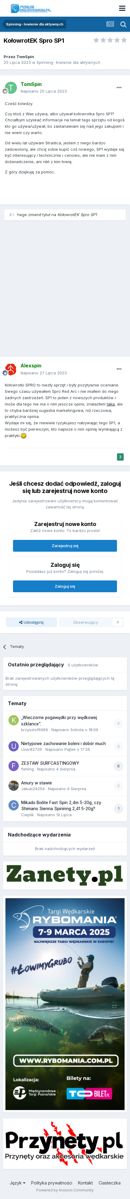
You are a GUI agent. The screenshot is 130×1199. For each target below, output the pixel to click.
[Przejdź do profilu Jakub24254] (13, 785)
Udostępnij (33, 622)
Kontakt (85, 1182)
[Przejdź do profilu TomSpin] (11, 88)
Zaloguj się (65, 586)
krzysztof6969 (34, 729)
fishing (27, 769)
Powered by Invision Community (65, 1190)
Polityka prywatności (51, 1182)
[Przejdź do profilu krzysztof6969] (13, 720)
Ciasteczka (110, 1182)
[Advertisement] (65, 290)
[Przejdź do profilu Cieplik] (13, 805)
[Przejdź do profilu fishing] (13, 766)
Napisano (44, 91)
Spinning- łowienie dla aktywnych (68, 62)
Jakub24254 (33, 788)
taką (111, 404)
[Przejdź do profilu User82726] (13, 746)
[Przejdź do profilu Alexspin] (11, 369)
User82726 (31, 749)
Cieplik (27, 814)
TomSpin (25, 56)
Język (16, 1182)
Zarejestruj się (65, 545)
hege (22, 214)
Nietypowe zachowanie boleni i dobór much (63, 743)
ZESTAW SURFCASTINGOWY (50, 763)
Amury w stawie (36, 782)
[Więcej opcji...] (119, 87)
